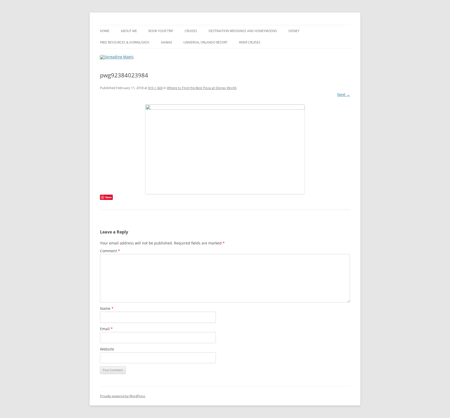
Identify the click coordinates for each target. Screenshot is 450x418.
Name (107, 308)
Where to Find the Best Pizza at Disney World (201, 87)
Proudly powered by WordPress (122, 396)
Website (107, 349)
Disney (294, 31)
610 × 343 (155, 87)
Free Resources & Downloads (124, 42)
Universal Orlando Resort (205, 42)
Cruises (191, 31)
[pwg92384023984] (225, 149)
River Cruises (249, 42)
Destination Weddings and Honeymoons (243, 31)
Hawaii (166, 42)
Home (104, 31)
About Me (129, 31)
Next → (343, 94)
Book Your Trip (160, 31)
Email (106, 328)
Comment (110, 250)
